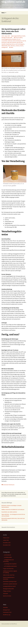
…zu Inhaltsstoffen (7, 557)
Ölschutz (13, 45)
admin (11, 47)
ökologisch (21, 44)
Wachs (21, 45)
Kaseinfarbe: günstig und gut (9, 581)
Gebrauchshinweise (17, 41)
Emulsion (14, 39)
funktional (10, 41)
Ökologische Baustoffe (7, 37)
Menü (3, 12)
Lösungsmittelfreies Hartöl (19, 36)
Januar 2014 (6, 540)
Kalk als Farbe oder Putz (8, 575)
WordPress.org (6, 614)
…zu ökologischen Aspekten (9, 563)
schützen (17, 45)
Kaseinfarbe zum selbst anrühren (9, 512)
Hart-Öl (24, 41)
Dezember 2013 (6, 542)
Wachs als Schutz (7, 596)
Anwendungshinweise (7, 39)
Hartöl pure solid (5, 42)
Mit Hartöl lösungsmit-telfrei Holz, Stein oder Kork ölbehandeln (13, 31)
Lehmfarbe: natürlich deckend (10, 584)
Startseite (5, 593)
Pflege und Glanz (7, 591)
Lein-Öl (17, 44)
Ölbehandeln (4, 45)
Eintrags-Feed (6, 610)
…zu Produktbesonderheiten (10, 566)
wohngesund (5, 47)
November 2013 (6, 545)
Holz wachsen (13, 42)
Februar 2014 (6, 537)
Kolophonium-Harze (10, 44)
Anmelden (5, 607)
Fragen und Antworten (8, 568)
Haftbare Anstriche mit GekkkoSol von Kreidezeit (13, 509)
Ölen (9, 45)
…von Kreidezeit (7, 555)
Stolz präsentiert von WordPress (9, 624)
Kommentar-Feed (7, 612)
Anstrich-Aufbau (18, 37)
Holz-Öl (18, 42)
